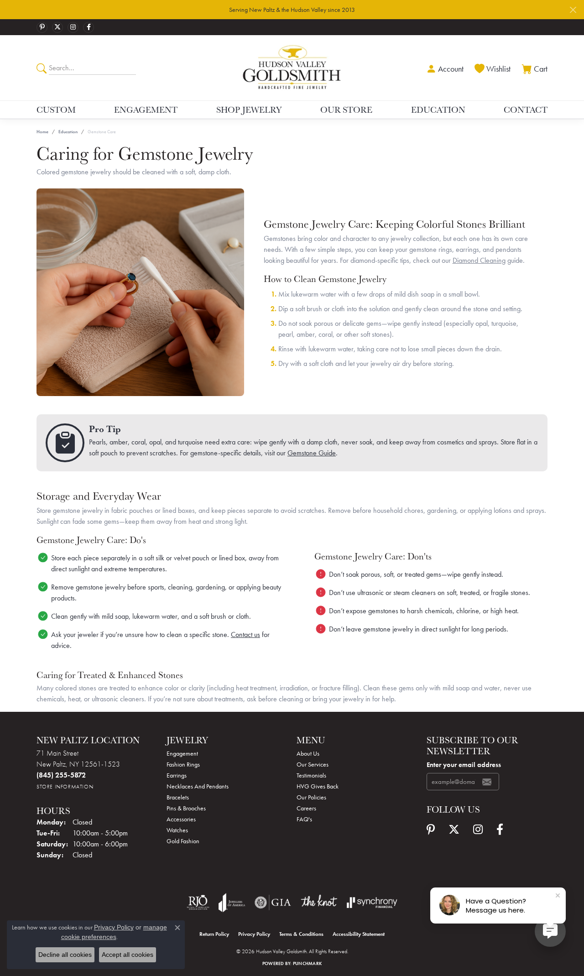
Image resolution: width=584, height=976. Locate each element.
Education (438, 109)
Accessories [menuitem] (181, 819)
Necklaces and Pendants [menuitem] (198, 786)
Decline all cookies (65, 954)
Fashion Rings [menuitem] (183, 764)
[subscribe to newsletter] (487, 781)
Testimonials (311, 775)
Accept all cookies (127, 954)
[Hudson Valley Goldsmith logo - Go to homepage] (292, 67)
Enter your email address (464, 764)
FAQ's (304, 819)
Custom (56, 109)
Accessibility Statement (359, 934)
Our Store (346, 109)
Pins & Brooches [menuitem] (186, 808)
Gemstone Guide (311, 453)
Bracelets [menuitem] (178, 797)
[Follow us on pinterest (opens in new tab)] (41, 27)
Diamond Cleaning (479, 260)
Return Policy (214, 934)
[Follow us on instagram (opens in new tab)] (73, 27)
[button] (444, 67)
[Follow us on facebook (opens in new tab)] (88, 27)
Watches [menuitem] (177, 830)
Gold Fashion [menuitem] (183, 841)
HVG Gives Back (318, 786)
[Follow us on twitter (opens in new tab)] (57, 27)
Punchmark (307, 963)
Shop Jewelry (249, 109)
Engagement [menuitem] (182, 753)
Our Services (312, 764)
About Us (308, 753)
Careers (306, 808)
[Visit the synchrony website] (372, 902)
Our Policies (311, 797)
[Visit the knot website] (319, 902)
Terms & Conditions (301, 934)
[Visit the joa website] (232, 902)
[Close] (573, 10)
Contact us (245, 634)
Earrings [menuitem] (177, 775)
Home (42, 132)
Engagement (145, 109)
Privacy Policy (254, 934)
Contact (526, 109)
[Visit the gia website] (273, 902)
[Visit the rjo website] (198, 902)
